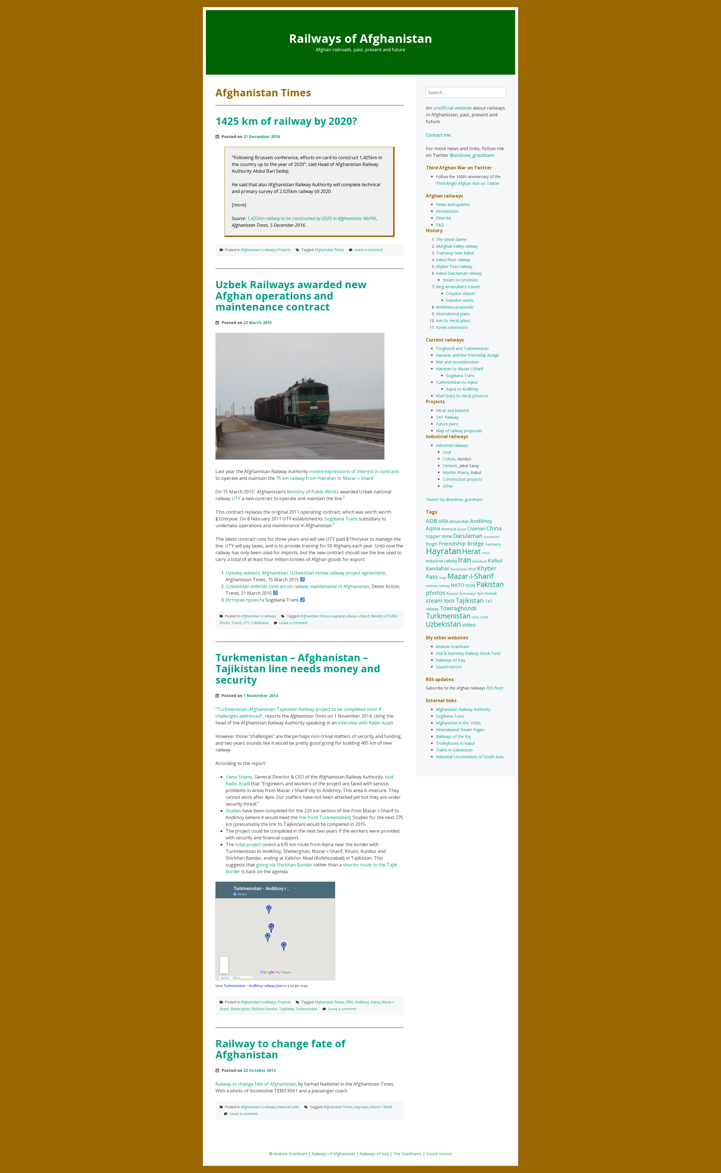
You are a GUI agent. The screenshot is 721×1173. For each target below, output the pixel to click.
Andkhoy (362, 1002)
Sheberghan (240, 1008)
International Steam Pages (460, 729)
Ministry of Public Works (313, 492)
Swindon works (460, 300)
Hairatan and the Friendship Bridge (467, 355)
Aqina (375, 1002)
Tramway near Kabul (455, 253)
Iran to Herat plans (453, 320)
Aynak (461, 529)
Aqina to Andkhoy (462, 389)
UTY (236, 498)
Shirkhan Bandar (264, 1008)
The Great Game (451, 239)
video (469, 624)
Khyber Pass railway (454, 266)
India (485, 553)
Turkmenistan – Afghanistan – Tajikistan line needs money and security (297, 669)
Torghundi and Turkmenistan (462, 348)
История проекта (245, 600)
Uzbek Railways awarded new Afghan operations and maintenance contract (290, 296)
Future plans (447, 424)
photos (435, 593)
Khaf (472, 568)
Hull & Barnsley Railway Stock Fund (468, 653)
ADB (431, 521)
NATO (457, 585)
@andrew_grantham (472, 155)
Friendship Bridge (461, 543)
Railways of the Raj (453, 736)
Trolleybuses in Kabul (455, 743)
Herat (471, 551)
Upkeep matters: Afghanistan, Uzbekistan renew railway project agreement (305, 573)
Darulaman (468, 536)
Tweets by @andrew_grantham (454, 499)
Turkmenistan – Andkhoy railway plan (253, 985)
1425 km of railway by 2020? (286, 121)
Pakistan (490, 584)
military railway (438, 586)
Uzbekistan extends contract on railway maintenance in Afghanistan (297, 586)
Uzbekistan (260, 622)
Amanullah (459, 521)
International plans (453, 313)
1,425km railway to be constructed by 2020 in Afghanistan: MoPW (311, 218)
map (442, 577)
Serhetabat (467, 594)
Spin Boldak (487, 593)
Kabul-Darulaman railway (459, 273)
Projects (284, 249)
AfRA (349, 1002)
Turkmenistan (306, 1008)
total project (248, 844)
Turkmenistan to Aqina (456, 382)
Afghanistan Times (329, 249)
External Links (288, 1107)
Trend (236, 622)
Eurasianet (491, 537)
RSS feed (494, 688)
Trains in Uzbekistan (454, 750)
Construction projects (462, 479)
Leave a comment (369, 249)
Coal (447, 452)
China (494, 528)
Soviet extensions (452, 327)
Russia (452, 593)
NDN (470, 585)
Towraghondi (458, 608)
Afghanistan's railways (258, 249)
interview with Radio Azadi (365, 723)
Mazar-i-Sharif (358, 616)
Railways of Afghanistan (360, 38)
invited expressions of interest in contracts (354, 471)
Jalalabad (479, 561)
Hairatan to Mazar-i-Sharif (459, 368)
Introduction (447, 211)
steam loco (440, 600)
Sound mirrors (449, 666)
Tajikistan (286, 1008)
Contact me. (439, 135)
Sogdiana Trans (341, 519)
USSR (484, 617)
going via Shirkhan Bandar (284, 865)
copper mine (439, 536)
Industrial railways (452, 445)
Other (448, 486)
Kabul (495, 560)
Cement (450, 465)
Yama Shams (239, 777)
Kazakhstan (459, 569)
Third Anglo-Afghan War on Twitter (468, 183)
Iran (464, 559)
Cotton (449, 459)
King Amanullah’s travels (458, 286)
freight (432, 544)
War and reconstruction (457, 362)
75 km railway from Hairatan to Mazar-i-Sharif (324, 478)
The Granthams (407, 1153)
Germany (493, 544)
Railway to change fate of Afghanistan (280, 1049)
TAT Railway (447, 417)
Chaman (476, 528)
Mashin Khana (456, 472)
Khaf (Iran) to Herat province (462, 395)
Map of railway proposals (459, 430)
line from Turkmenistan (324, 817)
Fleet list (443, 218)
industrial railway (441, 561)
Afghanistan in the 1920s (458, 723)
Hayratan (338, 616)
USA (475, 617)
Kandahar (437, 568)
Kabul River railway (453, 259)
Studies (233, 811)
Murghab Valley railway (457, 246)
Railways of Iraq (450, 660)
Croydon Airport (460, 293)
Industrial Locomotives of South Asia (469, 756)
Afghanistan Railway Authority (463, 709)
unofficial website (452, 108)
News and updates (453, 204)
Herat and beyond (452, 410)
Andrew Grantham (452, 646)
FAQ (440, 224)
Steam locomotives (460, 280)
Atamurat (448, 528)
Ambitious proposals (454, 307)
